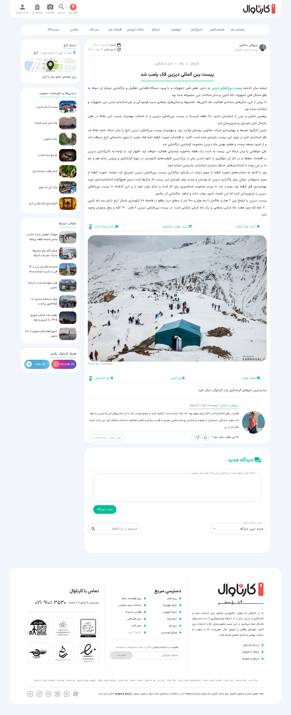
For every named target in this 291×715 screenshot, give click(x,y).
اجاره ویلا (172, 619)
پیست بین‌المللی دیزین (226, 88)
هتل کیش (228, 680)
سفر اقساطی (134, 619)
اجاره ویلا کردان (104, 226)
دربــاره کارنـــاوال (251, 645)
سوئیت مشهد (136, 680)
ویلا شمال (171, 680)
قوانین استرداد (133, 612)
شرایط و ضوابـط (250, 659)
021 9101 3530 (50, 603)
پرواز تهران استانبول (175, 226)
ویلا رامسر (252, 680)
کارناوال (194, 63)
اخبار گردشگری (164, 63)
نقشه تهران (249, 378)
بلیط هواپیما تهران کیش (189, 680)
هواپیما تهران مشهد (212, 680)
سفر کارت (136, 626)
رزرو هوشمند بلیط (131, 598)
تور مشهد (70, 680)
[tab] (237, 29)
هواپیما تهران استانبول (44, 680)
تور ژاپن (161, 680)
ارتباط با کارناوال (250, 652)
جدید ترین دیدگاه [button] (251, 528)
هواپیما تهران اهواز (106, 680)
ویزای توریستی (169, 632)
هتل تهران (123, 680)
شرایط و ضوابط (123, 694)
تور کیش (176, 378)
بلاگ (181, 63)
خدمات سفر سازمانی (130, 605)
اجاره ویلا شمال (246, 226)
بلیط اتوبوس (170, 612)
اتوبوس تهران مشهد (86, 680)
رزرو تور (173, 626)
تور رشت (60, 680)
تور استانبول (102, 378)
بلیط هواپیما (170, 605)
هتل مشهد (241, 680)
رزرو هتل (172, 598)
